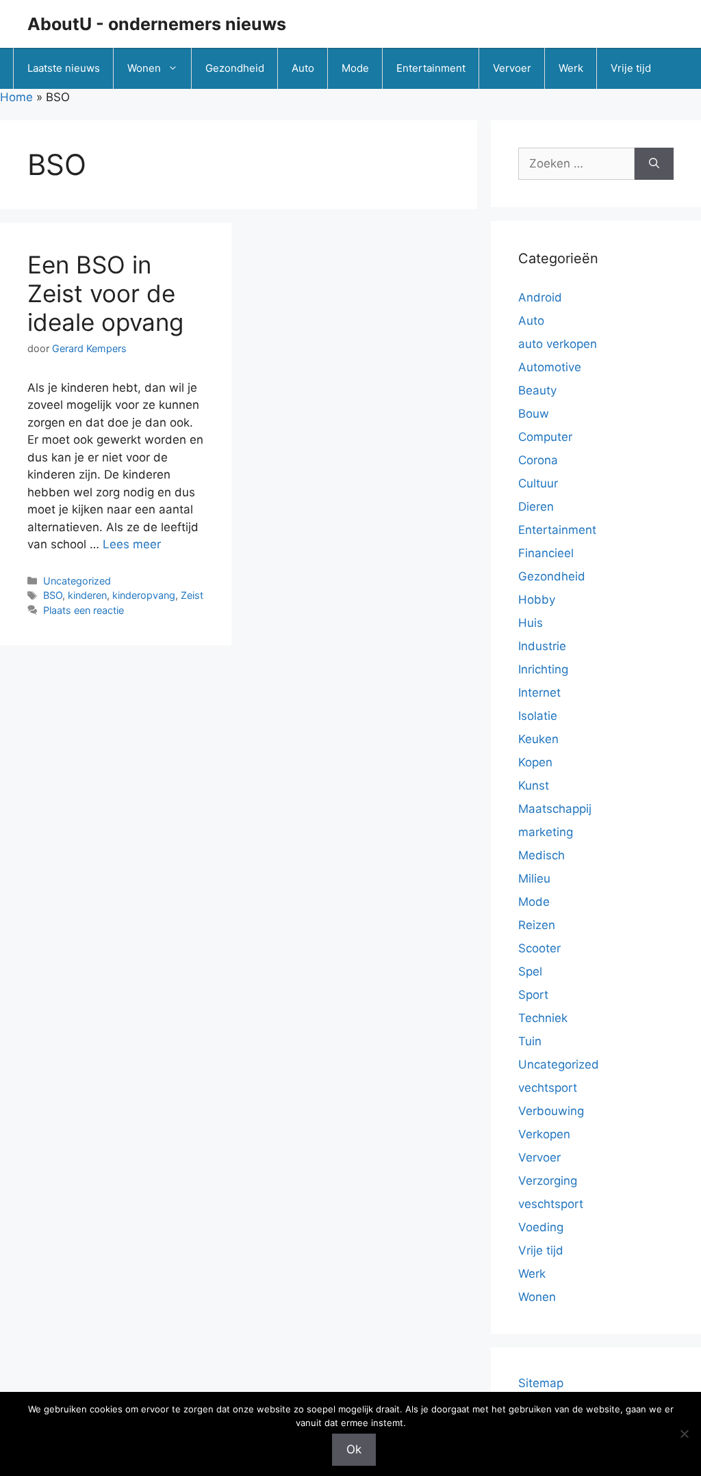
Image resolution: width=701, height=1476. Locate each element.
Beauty (537, 390)
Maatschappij (554, 809)
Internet (539, 692)
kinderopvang (143, 595)
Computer (545, 437)
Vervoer (512, 68)
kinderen (87, 595)
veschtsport (550, 1204)
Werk (571, 68)
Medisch (541, 855)
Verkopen (544, 1134)
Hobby (536, 599)
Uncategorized (77, 581)
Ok (353, 1449)
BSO (52, 595)
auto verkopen (557, 344)
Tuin (529, 1041)
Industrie (542, 646)
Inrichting (543, 669)
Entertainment (431, 68)
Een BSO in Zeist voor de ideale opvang (105, 293)
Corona (538, 460)
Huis (530, 623)
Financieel (546, 553)
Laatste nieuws (63, 68)
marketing (545, 832)
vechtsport (547, 1088)
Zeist (192, 595)
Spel (530, 971)
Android (540, 297)
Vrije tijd (631, 68)
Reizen (536, 925)
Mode (355, 68)
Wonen (144, 68)
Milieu (534, 878)
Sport (533, 995)
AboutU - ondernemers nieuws (156, 24)
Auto (303, 68)
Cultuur (538, 483)
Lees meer (132, 544)
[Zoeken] (654, 164)
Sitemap (540, 1383)
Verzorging (547, 1180)
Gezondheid (234, 68)
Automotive (549, 367)
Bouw (533, 413)
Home (16, 97)
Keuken (538, 739)
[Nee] (684, 1433)
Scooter (539, 948)
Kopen (535, 762)
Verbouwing (551, 1111)
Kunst (533, 785)
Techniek (543, 1018)
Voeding (540, 1227)
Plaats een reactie (83, 610)
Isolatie (537, 716)
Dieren (536, 506)
